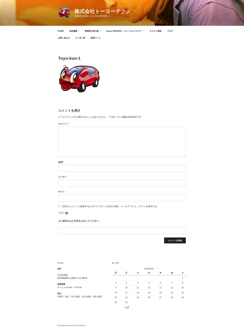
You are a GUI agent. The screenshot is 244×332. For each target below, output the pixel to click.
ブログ (170, 31)
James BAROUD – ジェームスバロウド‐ (124, 31)
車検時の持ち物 (92, 31)
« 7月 (126, 307)
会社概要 (73, 31)
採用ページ (96, 38)
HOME (61, 31)
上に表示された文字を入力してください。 (79, 221)
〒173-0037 (62, 275)
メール (62, 177)
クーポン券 (80, 38)
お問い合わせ (64, 38)
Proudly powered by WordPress (71, 325)
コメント (63, 123)
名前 (61, 162)
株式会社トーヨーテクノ (103, 11)
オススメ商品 (156, 31)
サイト (61, 191)
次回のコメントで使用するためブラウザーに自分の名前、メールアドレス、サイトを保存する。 (110, 206)
